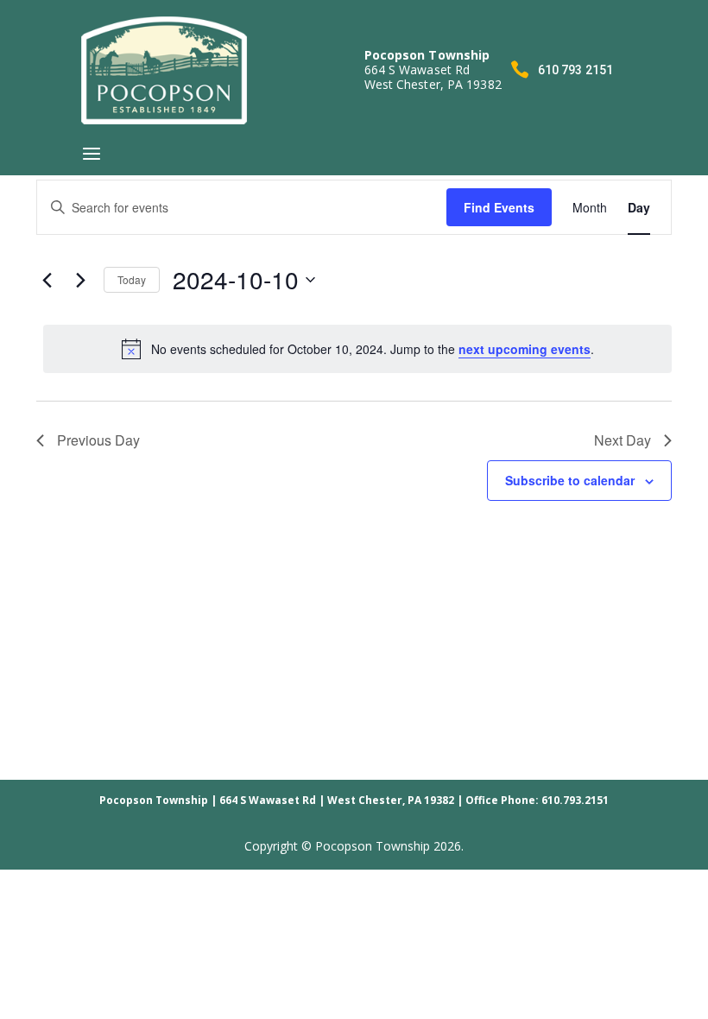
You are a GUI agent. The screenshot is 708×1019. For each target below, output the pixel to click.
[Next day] (80, 279)
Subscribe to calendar (570, 480)
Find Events (499, 207)
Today (131, 279)
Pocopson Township (153, 800)
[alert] (357, 349)
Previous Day (98, 440)
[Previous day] (46, 279)
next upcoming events (524, 349)
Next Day (622, 440)
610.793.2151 (575, 800)
